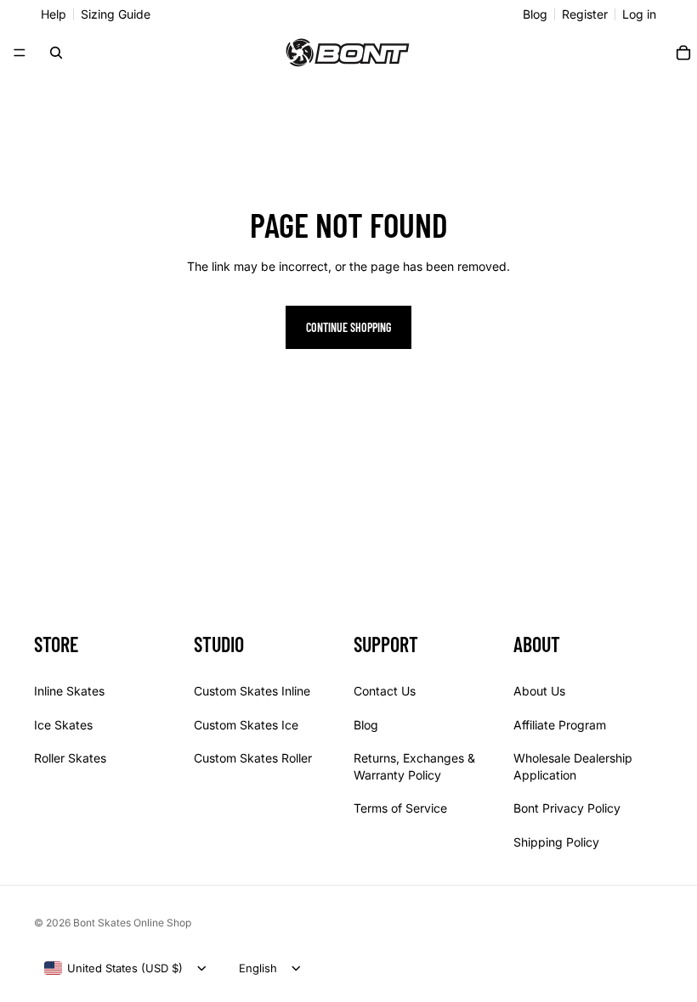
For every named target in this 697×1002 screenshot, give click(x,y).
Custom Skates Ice (246, 724)
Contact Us (385, 690)
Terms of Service (400, 808)
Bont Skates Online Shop (132, 922)
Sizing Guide (115, 14)
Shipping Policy (556, 841)
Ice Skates (63, 724)
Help (53, 14)
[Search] (56, 52)
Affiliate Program (559, 724)
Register (585, 14)
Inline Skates (69, 690)
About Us (539, 690)
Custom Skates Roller (253, 758)
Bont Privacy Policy (566, 808)
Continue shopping (348, 327)
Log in (639, 14)
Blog (535, 14)
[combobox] (113, 968)
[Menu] (19, 52)
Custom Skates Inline (252, 690)
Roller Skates (70, 758)
